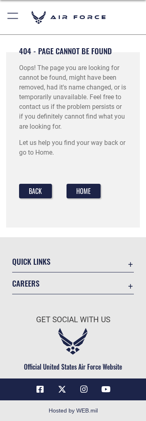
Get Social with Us (73, 319)
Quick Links (31, 261)
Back (35, 191)
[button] (13, 17)
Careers (25, 283)
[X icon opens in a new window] (62, 389)
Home (83, 191)
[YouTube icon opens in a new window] (106, 389)
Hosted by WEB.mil (73, 410)
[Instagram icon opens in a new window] (84, 389)
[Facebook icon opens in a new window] (40, 389)
